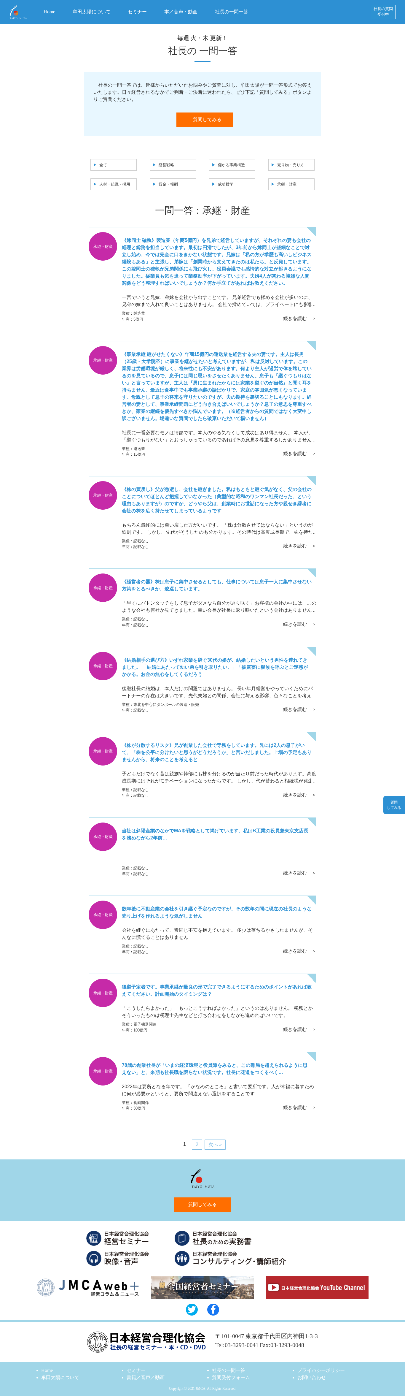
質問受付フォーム (231, 1377)
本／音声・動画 (180, 11)
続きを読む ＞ (299, 318)
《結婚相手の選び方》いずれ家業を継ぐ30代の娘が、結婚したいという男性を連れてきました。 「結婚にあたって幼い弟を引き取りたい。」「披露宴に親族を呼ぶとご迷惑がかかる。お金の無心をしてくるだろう (215, 667)
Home (49, 11)
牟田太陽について (92, 11)
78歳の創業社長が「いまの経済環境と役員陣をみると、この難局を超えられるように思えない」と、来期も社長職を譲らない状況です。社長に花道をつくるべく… (214, 1069)
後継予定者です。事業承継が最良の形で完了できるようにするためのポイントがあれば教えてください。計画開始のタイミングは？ (217, 990)
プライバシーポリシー (321, 1370)
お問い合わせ (311, 1377)
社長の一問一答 (231, 11)
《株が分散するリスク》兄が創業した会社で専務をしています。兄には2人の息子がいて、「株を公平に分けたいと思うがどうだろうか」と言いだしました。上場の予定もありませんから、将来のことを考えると (217, 752)
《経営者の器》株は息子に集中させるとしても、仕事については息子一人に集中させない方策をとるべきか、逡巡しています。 (217, 585)
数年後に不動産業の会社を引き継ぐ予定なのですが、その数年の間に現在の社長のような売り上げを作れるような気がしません (217, 912)
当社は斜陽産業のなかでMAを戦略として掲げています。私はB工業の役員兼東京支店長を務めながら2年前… (215, 834)
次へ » (215, 1144)
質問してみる (207, 119)
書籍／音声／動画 (146, 1377)
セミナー (137, 11)
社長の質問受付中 (383, 12)
